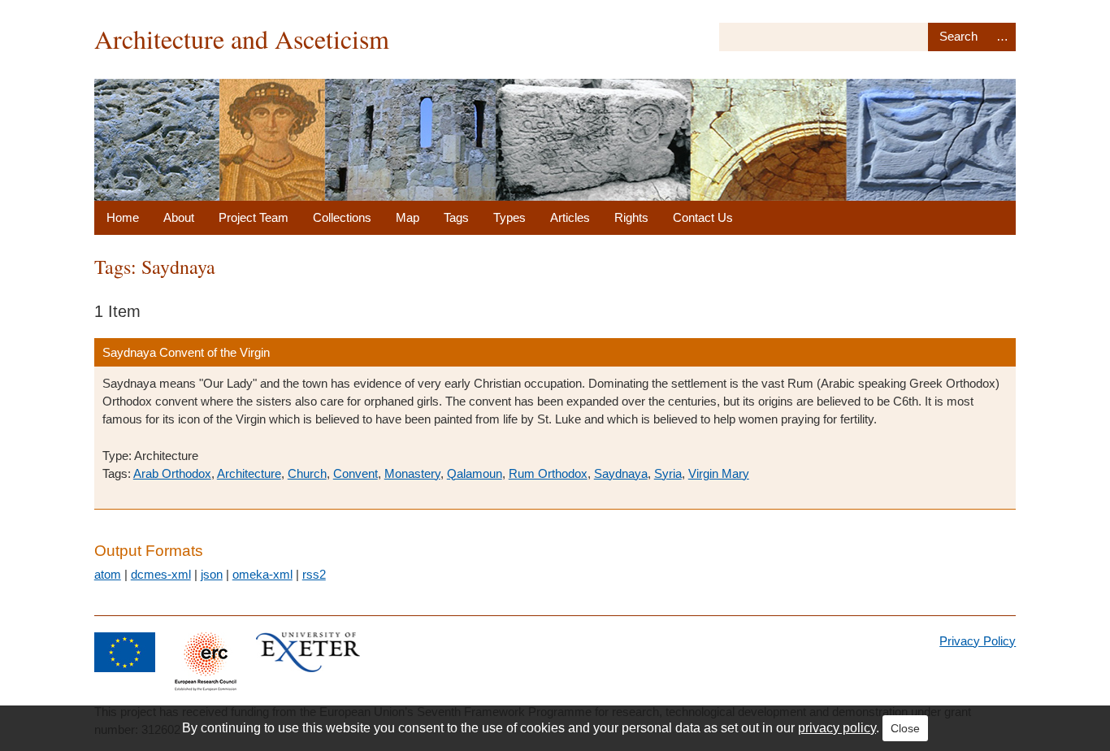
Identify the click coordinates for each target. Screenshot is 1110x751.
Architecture (249, 473)
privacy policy (837, 728)
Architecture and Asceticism (241, 38)
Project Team (253, 217)
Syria (668, 473)
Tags (456, 217)
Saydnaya (621, 473)
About (178, 217)
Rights (631, 217)
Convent (355, 473)
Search (958, 37)
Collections (342, 217)
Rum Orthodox (548, 473)
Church (307, 473)
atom (107, 574)
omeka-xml (262, 574)
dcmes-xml (161, 574)
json (212, 574)
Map (407, 217)
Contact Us (703, 217)
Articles (570, 217)
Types (509, 217)
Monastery (412, 473)
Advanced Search (1003, 37)
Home (122, 217)
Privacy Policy (977, 641)
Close (905, 728)
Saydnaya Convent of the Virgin (186, 352)
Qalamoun (474, 473)
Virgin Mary (718, 473)
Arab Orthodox (172, 473)
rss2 (314, 574)
